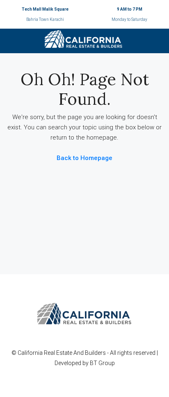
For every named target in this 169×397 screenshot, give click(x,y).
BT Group (102, 363)
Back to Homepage (84, 158)
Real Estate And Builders (75, 353)
